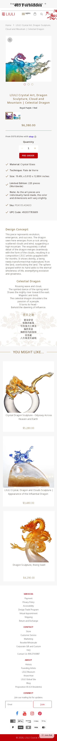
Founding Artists (28, 668)
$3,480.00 (28, 503)
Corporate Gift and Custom (28, 646)
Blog (28, 683)
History (28, 664)
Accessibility (28, 606)
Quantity (28, 141)
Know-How (28, 675)
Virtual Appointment (28, 613)
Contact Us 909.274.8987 (28, 654)
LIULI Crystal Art (33, 737)
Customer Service (28, 635)
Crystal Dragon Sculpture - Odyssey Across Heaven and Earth (29, 417)
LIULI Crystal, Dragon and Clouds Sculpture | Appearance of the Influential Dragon (28, 492)
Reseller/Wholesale (28, 642)
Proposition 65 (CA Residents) (28, 687)
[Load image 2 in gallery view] (28, 84)
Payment (29, 598)
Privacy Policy (28, 602)
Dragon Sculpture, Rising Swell (29, 564)
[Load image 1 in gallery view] (25, 84)
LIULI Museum (28, 672)
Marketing (28, 639)
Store (28, 631)
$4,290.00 (29, 577)
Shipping (29, 617)
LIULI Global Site (28, 679)
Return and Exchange (28, 621)
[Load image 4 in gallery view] (32, 84)
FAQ (28, 650)
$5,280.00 (28, 428)
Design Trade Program (28, 609)
